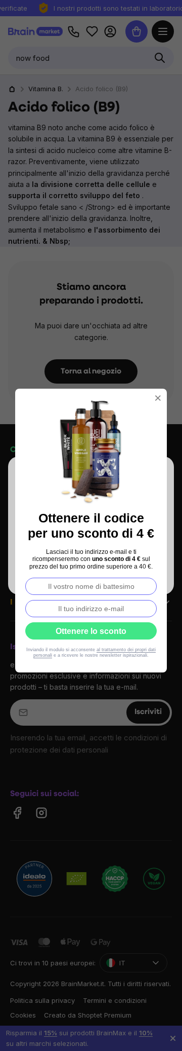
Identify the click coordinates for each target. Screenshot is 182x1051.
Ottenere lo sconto (91, 631)
